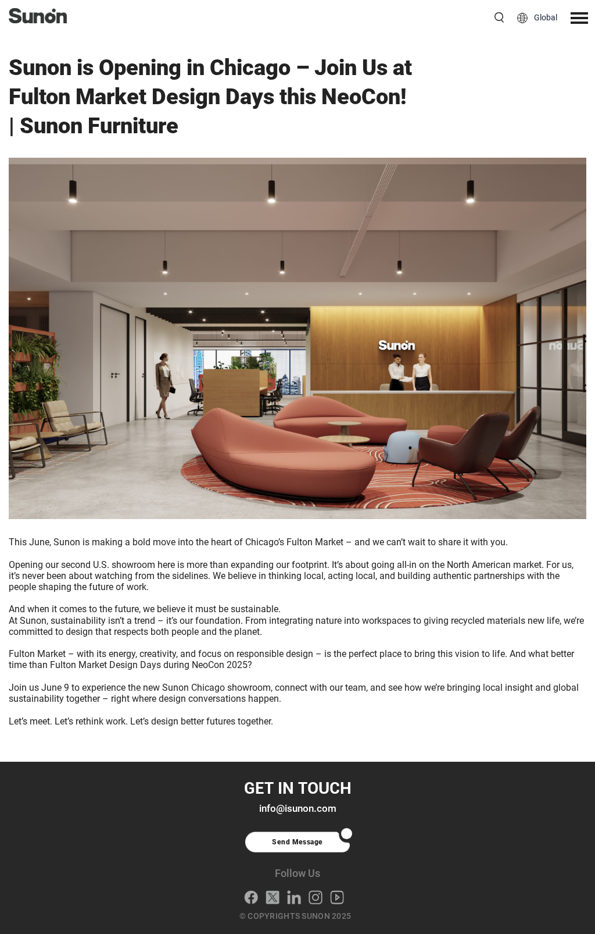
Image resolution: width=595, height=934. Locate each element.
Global (545, 17)
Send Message (297, 842)
